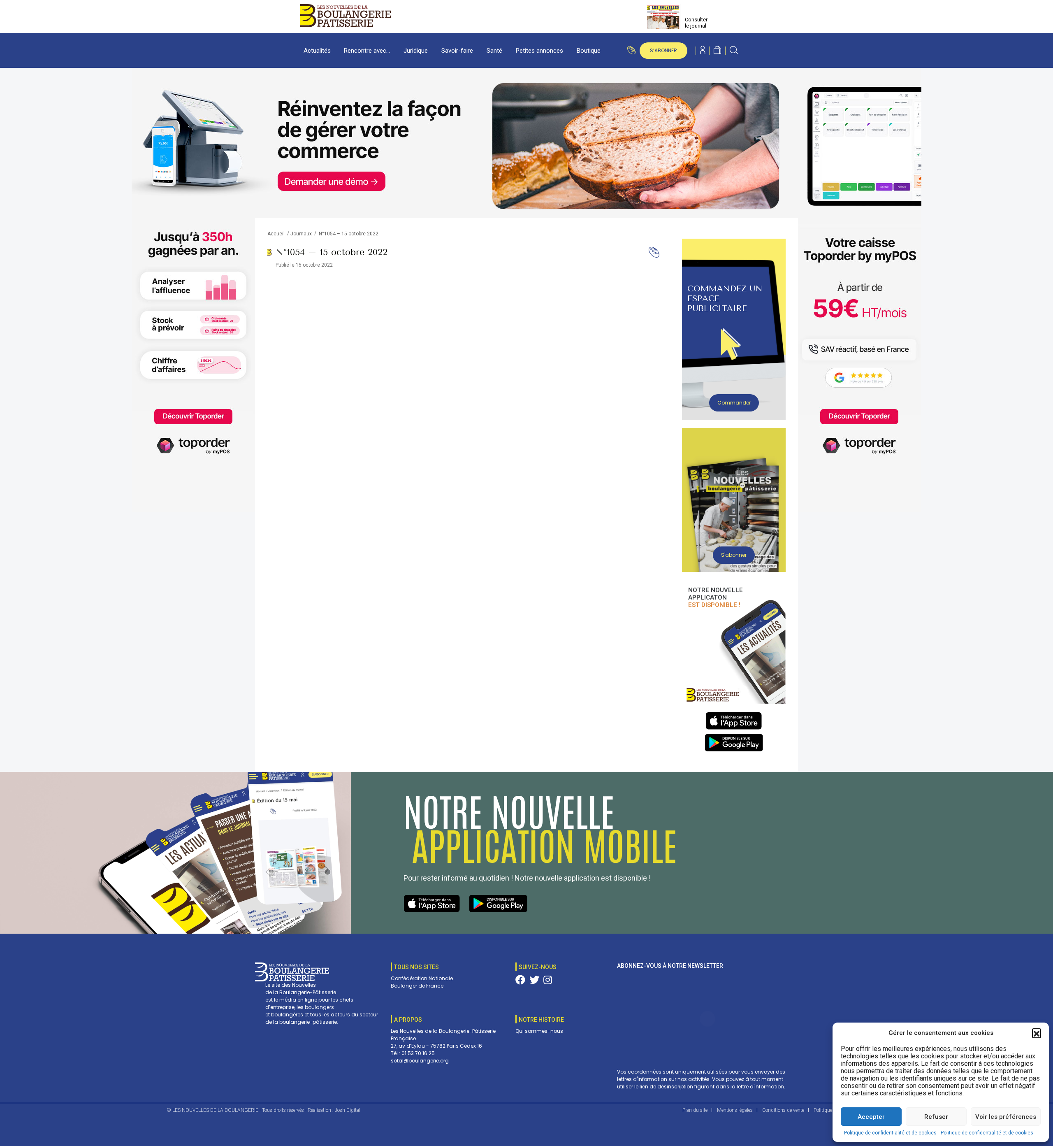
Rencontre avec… (367, 50)
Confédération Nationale (422, 978)
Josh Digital (347, 1110)
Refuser (936, 1116)
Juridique (416, 50)
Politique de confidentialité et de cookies (890, 1133)
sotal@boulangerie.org (420, 1060)
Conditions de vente (783, 1110)
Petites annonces (539, 50)
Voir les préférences (1005, 1116)
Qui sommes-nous (539, 1030)
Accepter (871, 1116)
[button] (1036, 1033)
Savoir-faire (457, 50)
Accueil (276, 234)
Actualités (317, 50)
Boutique (589, 50)
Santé (494, 50)
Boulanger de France (417, 985)
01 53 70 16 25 (418, 1053)
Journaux (301, 234)
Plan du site (694, 1110)
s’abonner (663, 50)
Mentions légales (735, 1110)
